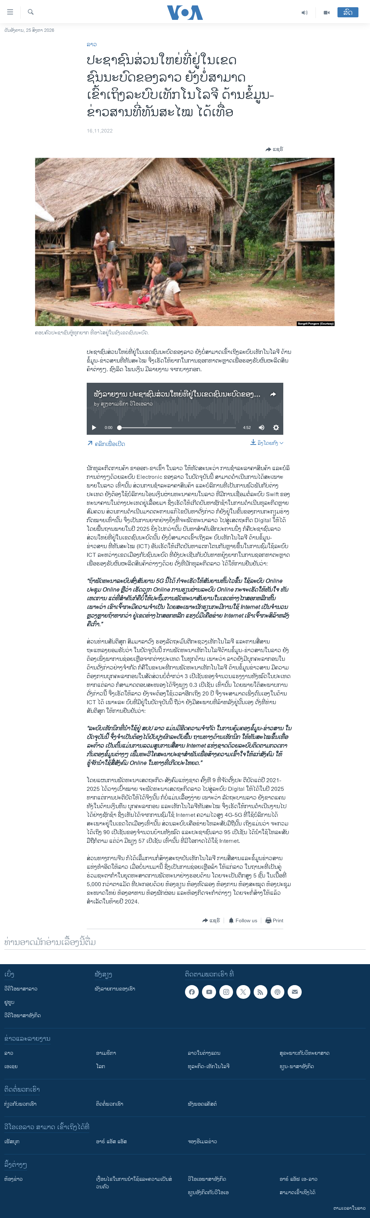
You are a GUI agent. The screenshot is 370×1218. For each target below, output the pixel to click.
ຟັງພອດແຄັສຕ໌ (202, 1104)
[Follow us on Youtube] (209, 992)
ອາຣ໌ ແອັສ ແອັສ (111, 1141)
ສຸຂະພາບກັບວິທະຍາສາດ (305, 1053)
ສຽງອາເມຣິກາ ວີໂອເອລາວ (127, 404)
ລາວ (92, 44)
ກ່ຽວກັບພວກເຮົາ (20, 1104)
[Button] (274, 149)
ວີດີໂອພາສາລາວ (21, 989)
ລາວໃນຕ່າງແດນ (204, 1053)
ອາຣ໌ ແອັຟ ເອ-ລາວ (299, 1179)
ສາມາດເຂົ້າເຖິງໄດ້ (297, 1192)
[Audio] (305, 12)
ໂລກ (100, 1066)
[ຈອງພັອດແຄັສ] (294, 992)
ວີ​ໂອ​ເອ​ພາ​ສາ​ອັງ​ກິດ (207, 1179)
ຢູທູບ (9, 1002)
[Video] (326, 12)
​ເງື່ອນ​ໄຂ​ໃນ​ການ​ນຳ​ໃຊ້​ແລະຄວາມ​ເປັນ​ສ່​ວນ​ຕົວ (134, 1183)
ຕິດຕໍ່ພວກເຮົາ (109, 1104)
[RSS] (260, 992)
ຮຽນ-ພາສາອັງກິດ (297, 1066)
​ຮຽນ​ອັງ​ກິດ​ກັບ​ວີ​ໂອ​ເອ (208, 1192)
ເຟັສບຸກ (12, 1141)
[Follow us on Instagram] (226, 992)
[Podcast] (277, 992)
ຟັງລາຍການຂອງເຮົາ (115, 989)
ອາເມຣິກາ (106, 1053)
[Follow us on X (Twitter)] (243, 992)
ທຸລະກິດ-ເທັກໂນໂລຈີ (208, 1066)
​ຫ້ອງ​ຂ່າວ (13, 1179)
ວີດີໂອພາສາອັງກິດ (22, 1015)
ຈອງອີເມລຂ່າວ (202, 1141)
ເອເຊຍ (11, 1066)
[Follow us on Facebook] (192, 992)
